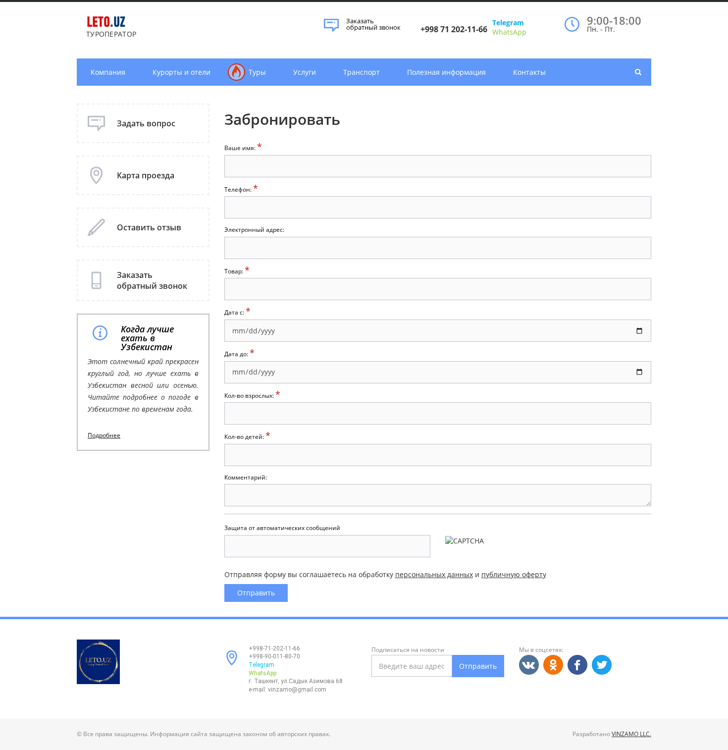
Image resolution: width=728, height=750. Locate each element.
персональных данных (434, 574)
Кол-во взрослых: (252, 395)
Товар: (237, 271)
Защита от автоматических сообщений (282, 528)
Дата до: (239, 354)
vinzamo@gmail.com (297, 689)
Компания (108, 72)
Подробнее (104, 435)
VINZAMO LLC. (631, 734)
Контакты (529, 72)
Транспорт (361, 72)
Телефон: (241, 189)
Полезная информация (446, 72)
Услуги (304, 72)
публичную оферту (513, 574)
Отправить (478, 666)
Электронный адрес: (254, 230)
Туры (257, 72)
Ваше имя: (243, 148)
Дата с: (237, 312)
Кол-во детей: (247, 436)
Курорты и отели (181, 72)
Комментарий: (245, 478)
